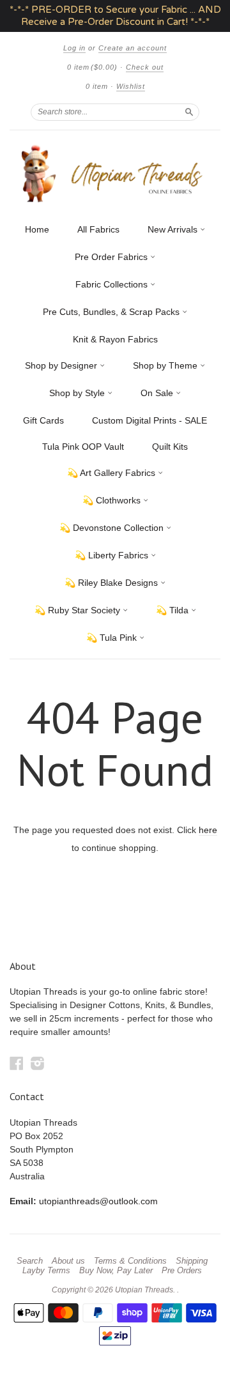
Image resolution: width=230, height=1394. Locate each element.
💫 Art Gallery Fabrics (112, 473)
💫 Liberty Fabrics (113, 555)
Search (30, 1261)
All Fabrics (98, 229)
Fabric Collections (112, 284)
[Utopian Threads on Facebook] (17, 1063)
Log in (74, 48)
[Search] (189, 112)
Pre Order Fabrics (112, 257)
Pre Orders (182, 1270)
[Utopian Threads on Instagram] (38, 1063)
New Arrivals (174, 229)
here (208, 830)
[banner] (115, 173)
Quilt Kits (170, 446)
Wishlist (130, 86)
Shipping (192, 1261)
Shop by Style (78, 393)
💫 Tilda (173, 610)
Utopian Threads (144, 1289)
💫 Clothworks (112, 500)
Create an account (132, 48)
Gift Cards (43, 420)
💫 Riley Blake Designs (112, 583)
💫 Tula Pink (112, 637)
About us (68, 1261)
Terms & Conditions (130, 1261)
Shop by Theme (166, 365)
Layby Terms (46, 1270)
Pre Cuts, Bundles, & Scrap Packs (112, 312)
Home (37, 229)
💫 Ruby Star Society (78, 610)
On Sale (158, 393)
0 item (92, 67)
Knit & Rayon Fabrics (115, 339)
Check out (145, 67)
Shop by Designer (62, 365)
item (97, 86)
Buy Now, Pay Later (116, 1270)
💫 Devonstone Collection (112, 528)
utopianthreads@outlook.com (98, 1201)
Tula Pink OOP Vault (83, 446)
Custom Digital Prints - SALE (149, 420)
